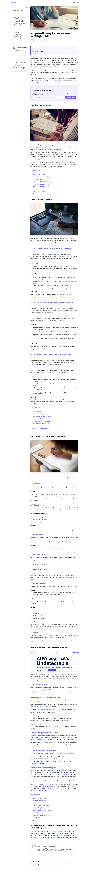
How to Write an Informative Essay (41, 177)
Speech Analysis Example (39, 191)
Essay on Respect (37, 411)
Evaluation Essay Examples (39, 808)
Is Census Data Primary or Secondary (42, 418)
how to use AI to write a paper (50, 66)
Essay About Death (37, 426)
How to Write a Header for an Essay (42, 181)
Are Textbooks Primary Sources (41, 423)
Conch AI (44, 676)
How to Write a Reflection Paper (41, 186)
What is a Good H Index (38, 193)
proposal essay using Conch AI (62, 680)
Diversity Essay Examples (39, 812)
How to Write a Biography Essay (41, 184)
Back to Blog (75, 2)
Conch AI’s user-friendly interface (48, 691)
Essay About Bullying (38, 414)
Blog (63, 876)
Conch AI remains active (47, 742)
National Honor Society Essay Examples (42, 810)
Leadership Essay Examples (40, 800)
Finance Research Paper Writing (41, 430)
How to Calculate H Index (39, 174)
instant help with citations (58, 835)
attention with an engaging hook (53, 486)
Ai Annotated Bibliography (39, 798)
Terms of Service (75, 876)
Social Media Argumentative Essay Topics (43, 803)
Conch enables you (35, 837)
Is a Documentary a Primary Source (41, 421)
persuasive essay (53, 147)
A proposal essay (50, 154)
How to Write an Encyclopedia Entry (42, 189)
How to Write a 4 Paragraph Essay (41, 428)
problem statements (48, 242)
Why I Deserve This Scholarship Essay (42, 416)
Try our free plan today (41, 784)
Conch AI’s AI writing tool (66, 770)
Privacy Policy (67, 876)
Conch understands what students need (56, 774)
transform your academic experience (46, 788)
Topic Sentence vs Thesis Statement (42, 805)
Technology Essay (37, 179)
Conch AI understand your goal (48, 709)
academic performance (36, 310)
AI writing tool (40, 80)
